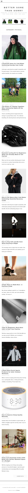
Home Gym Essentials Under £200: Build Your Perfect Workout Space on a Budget (13, 459)
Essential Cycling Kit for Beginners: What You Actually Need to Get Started (14, 154)
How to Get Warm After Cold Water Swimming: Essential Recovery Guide (14, 199)
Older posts (20, 476)
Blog (3, 62)
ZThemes (18, 490)
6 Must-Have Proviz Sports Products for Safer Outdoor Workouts (11, 372)
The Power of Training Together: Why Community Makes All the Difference (13, 108)
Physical (7, 62)
